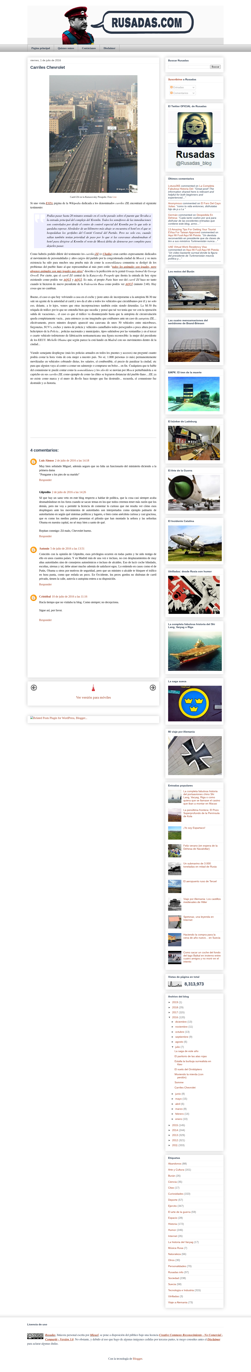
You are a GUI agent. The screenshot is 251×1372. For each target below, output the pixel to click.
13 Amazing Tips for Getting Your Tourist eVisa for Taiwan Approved (192, 231)
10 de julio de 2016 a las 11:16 (69, 596)
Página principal (40, 48)
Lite (115, 197)
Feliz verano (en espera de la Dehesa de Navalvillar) (200, 847)
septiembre (182, 1036)
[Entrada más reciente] (33, 690)
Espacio (172, 1217)
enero (179, 1118)
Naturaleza (174, 1254)
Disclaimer (109, 48)
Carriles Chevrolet (185, 1087)
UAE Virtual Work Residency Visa (187, 246)
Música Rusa (175, 1247)
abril (178, 1103)
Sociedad (173, 1278)
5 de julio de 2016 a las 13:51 (67, 548)
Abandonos (174, 1163)
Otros (171, 1260)
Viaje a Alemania (177, 1302)
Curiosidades (175, 1193)
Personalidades (177, 1266)
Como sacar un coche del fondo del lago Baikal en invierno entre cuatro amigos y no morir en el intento (202, 957)
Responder (45, 480)
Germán (173, 214)
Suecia (172, 1284)
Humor (172, 1229)
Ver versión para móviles (93, 697)
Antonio (44, 548)
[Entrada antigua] (152, 690)
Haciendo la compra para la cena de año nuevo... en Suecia (201, 936)
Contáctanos (89, 48)
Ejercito (172, 1205)
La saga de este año (186, 1051)
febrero (179, 1113)
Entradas (178, 87)
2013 (175, 1135)
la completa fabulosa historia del (191, 187)
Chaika (107, 254)
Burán (171, 1175)
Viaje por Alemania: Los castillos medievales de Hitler (202, 900)
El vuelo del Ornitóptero (188, 1069)
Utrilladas (173, 1296)
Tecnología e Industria (181, 1290)
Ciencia (172, 1181)
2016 (175, 1017)
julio (178, 1046)
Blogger (137, 1358)
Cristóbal (45, 596)
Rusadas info (175, 1272)
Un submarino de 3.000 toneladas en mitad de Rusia (200, 865)
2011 (175, 1145)
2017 (175, 1012)
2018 (175, 1007)
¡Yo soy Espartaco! (194, 827)
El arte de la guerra (179, 1211)
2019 (175, 1002)
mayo (178, 1098)
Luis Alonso (46, 460)
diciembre (181, 1021)
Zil (96, 254)
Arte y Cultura (176, 1169)
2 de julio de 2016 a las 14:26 (69, 492)
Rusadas (50, 1335)
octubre (180, 1031)
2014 (175, 1130)
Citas (171, 1187)
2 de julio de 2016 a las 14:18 (72, 460)
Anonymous (175, 203)
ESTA (49, 203)
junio (178, 1093)
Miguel (94, 1335)
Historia (172, 1223)
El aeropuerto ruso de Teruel (200, 881)
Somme (179, 1082)
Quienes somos (66, 48)
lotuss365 (174, 185)
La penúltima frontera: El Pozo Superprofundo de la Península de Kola (201, 813)
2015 (175, 1125)
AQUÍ (67, 280)
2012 (175, 1140)
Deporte (173, 1199)
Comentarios (180, 93)
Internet (172, 1236)
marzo (179, 1108)
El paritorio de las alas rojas (191, 1056)
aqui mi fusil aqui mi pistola (184, 235)
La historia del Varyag (180, 1242)
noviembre (181, 1026)
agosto (179, 1041)
